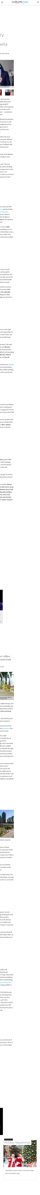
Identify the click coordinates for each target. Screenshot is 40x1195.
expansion (6, 728)
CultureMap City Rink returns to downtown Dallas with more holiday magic (19, 1172)
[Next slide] (11, 74)
